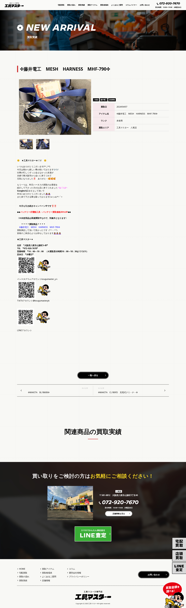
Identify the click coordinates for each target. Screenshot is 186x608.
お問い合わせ (145, 5)
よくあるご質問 (117, 5)
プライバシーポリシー (79, 576)
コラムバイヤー (131, 5)
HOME (22, 568)
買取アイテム (92, 5)
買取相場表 (104, 5)
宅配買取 (61, 5)
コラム (72, 568)
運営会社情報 (75, 572)
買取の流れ (71, 5)
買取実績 (81, 5)
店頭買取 (112, 100)
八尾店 (96, 100)
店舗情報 (46, 580)
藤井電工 (104, 100)
